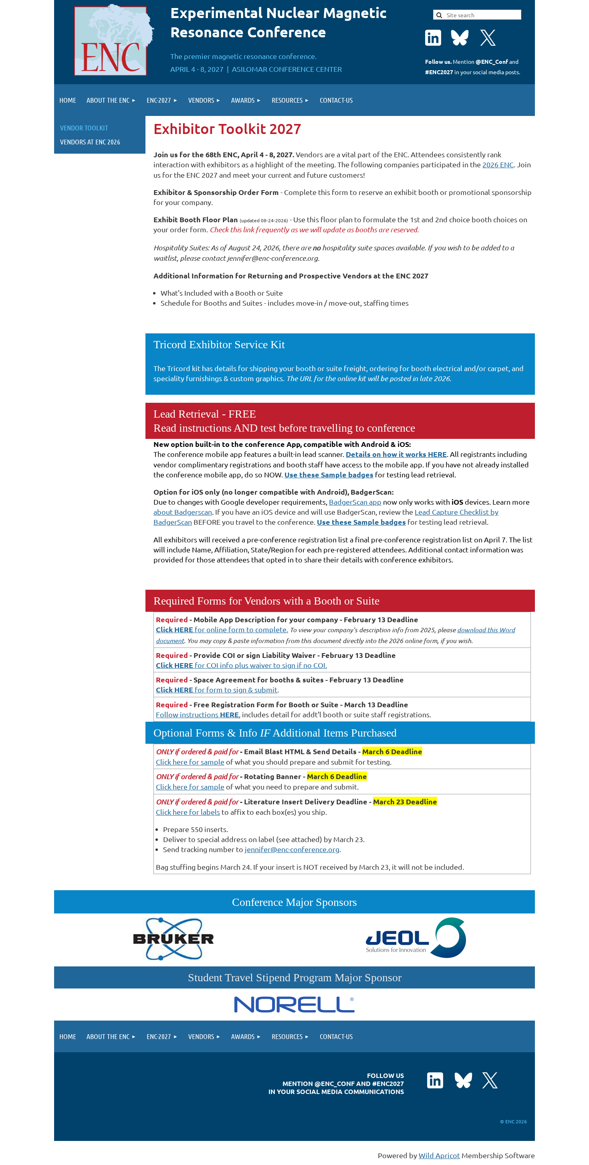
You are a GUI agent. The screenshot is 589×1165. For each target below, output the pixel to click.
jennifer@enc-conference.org (292, 849)
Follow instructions (197, 714)
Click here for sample (190, 761)
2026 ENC (498, 164)
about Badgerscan (182, 511)
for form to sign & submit (216, 689)
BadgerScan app (355, 501)
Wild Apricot (439, 1155)
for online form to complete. (222, 629)
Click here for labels (188, 812)
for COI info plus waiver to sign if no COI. (241, 665)
